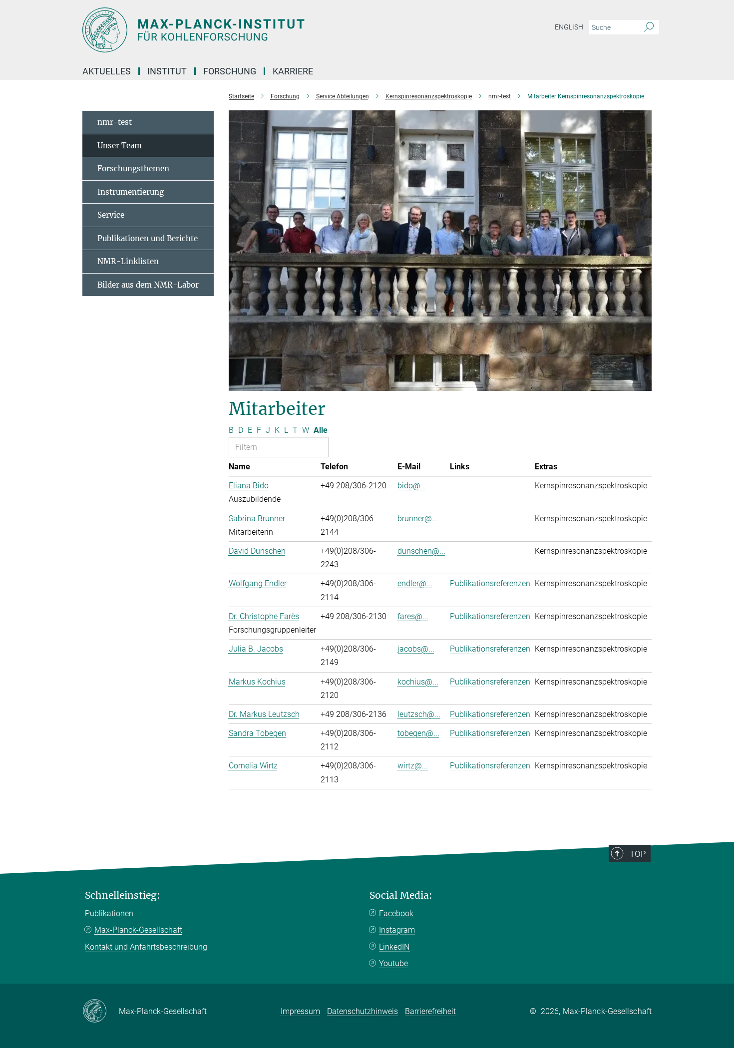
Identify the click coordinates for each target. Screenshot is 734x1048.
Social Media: (400, 895)
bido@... (411, 485)
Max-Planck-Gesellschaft (138, 930)
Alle (321, 430)
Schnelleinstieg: (122, 895)
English (569, 27)
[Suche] (649, 27)
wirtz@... (412, 765)
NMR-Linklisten (128, 261)
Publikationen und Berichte (147, 238)
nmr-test (114, 122)
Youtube (393, 963)
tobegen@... (418, 733)
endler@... (414, 583)
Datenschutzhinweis (362, 1011)
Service (110, 215)
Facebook (396, 913)
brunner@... (417, 518)
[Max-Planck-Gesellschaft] (100, 1012)
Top (638, 854)
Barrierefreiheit (430, 1011)
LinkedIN (394, 947)
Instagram (397, 930)
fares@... (412, 616)
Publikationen (109, 913)
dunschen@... (421, 551)
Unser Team (119, 145)
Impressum (300, 1011)
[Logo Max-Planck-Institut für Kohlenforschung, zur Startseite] (269, 29)
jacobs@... (415, 649)
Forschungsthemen (133, 168)
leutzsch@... (418, 714)
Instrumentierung (130, 192)
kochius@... (417, 682)
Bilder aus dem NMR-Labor (148, 285)
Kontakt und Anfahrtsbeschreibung (146, 947)
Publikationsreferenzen (490, 583)
